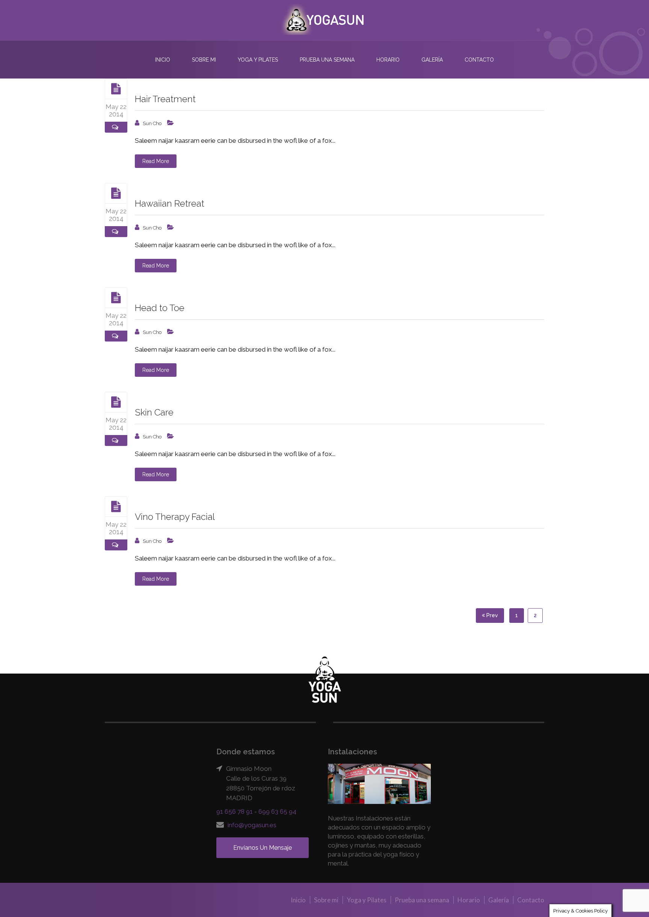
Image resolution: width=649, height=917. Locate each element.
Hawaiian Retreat (169, 203)
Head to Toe (159, 307)
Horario (388, 60)
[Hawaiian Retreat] (116, 193)
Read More (155, 161)
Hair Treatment (165, 99)
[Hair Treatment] (116, 89)
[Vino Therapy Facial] (116, 506)
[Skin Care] (116, 402)
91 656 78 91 (234, 811)
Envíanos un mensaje (262, 847)
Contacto (479, 60)
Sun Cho (152, 123)
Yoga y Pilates (258, 60)
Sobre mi (204, 60)
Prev (491, 615)
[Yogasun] (324, 20)
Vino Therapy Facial (175, 516)
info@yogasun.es (252, 825)
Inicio (162, 60)
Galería (432, 60)
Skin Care (154, 412)
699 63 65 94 (277, 811)
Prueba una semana (327, 60)
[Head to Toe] (116, 298)
